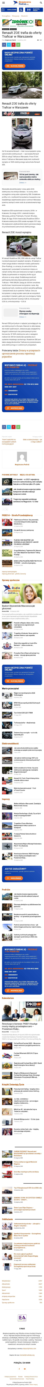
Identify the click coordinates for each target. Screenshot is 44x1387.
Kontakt (20, 1376)
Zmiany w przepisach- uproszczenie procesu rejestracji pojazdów (21, 353)
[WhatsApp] (18, 45)
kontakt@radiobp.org (27, 1355)
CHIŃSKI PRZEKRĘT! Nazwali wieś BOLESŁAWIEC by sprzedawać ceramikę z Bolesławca (27, 1153)
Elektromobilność (10, 743)
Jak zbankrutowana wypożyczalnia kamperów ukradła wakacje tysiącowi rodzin (27, 491)
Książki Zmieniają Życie (13, 1084)
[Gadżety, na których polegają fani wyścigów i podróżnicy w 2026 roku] (7, 937)
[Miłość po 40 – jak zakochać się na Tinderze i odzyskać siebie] (7, 1111)
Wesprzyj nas (16, 408)
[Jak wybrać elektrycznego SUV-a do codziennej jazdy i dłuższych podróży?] (7, 760)
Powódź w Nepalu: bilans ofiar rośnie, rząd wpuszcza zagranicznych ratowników (26, 625)
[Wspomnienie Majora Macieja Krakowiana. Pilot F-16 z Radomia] (7, 846)
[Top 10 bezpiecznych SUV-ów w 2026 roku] (7, 1190)
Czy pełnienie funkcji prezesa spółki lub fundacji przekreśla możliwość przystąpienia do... (27, 1245)
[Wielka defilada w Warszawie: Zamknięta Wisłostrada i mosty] (7, 806)
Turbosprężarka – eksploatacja (24, 723)
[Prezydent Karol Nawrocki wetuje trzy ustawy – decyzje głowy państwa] (7, 655)
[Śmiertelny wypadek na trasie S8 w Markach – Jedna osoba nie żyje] (7, 645)
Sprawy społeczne (11, 580)
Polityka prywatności (10, 1376)
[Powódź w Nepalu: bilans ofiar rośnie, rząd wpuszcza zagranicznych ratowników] (7, 625)
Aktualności (24, 16)
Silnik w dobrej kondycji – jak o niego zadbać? (32, 441)
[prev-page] (3, 509)
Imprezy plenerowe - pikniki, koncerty (14, 574)
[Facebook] (4, 45)
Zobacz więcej (33, 1384)
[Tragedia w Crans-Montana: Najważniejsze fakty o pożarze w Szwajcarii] (7, 826)
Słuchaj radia (16, 66)
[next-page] (6, 509)
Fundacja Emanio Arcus (31, 1376)
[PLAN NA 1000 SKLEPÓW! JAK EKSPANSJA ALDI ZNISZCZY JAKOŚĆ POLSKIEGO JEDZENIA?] (7, 542)
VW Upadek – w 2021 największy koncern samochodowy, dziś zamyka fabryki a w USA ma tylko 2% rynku (27, 481)
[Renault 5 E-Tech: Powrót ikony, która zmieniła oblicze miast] (7, 780)
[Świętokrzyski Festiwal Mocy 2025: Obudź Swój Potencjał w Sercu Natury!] (7, 1065)
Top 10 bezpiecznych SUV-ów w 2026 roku (28, 1188)
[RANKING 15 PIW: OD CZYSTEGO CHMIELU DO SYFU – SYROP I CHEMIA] (7, 1200)
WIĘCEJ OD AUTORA (27, 475)
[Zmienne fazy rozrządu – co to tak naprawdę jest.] (7, 735)
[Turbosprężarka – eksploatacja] (7, 725)
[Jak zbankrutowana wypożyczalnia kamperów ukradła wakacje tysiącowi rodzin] (7, 491)
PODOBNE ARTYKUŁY (10, 475)
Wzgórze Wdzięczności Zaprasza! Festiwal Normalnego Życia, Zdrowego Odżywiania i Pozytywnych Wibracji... (27, 1075)
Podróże (6, 889)
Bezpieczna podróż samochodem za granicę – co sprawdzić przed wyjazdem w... (27, 916)
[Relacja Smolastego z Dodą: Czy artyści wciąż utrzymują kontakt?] (7, 816)
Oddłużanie (15, 878)
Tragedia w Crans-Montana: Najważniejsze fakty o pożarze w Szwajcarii (25, 825)
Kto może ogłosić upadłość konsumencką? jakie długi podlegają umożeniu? (26, 1256)
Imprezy (6, 799)
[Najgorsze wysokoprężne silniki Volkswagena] (7, 695)
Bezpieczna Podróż (10, 40)
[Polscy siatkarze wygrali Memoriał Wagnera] (7, 1164)
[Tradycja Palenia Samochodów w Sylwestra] (7, 836)
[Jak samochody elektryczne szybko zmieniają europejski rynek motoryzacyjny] (7, 750)
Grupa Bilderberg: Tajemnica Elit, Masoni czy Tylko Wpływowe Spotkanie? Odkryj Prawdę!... (27, 553)
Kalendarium (8, 998)
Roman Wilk (5, 611)
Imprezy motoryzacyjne (9, 572)
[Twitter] (9, 45)
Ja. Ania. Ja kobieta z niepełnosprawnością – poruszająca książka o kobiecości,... (26, 1101)
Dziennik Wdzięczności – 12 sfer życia (26, 1119)
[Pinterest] (13, 45)
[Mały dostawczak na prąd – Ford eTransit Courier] (7, 790)
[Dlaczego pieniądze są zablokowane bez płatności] (7, 907)
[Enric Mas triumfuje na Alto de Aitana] (7, 1174)
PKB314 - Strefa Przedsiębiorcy (17, 515)
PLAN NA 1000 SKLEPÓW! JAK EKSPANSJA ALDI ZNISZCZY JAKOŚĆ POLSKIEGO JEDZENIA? (26, 542)
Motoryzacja (15, 16)
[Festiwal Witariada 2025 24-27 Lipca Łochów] (7, 1055)
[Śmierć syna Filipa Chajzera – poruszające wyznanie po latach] (7, 1210)
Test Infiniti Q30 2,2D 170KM (23, 713)
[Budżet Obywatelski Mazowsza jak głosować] (22, 593)
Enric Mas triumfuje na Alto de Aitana (26, 1172)
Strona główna (6, 16)
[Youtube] (25, 1369)
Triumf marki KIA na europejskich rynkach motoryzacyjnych (9, 442)
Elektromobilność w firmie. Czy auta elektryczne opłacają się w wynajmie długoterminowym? (26, 770)
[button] (3, 3)
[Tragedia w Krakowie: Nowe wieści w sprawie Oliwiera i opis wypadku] (7, 635)
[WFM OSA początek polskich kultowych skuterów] (7, 705)
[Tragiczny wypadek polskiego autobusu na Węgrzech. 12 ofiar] (7, 501)
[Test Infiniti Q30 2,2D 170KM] (7, 715)
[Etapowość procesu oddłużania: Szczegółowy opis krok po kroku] (7, 1266)
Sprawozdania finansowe (17, 1379)
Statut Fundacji (30, 1379)
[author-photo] (22, 462)
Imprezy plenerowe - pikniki (9, 1020)
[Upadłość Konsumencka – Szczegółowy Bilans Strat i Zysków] (7, 1236)
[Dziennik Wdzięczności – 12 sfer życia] (7, 1121)
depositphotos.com (29, 1349)
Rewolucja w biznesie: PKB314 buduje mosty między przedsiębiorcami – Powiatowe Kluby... (26, 856)
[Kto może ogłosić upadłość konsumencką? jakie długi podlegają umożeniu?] (7, 1256)
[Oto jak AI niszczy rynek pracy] (7, 532)
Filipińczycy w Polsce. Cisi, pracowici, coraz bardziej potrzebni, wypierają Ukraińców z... (26, 522)
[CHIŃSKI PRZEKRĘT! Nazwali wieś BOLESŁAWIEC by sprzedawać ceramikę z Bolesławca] (7, 1154)
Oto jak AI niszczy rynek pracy (24, 530)
